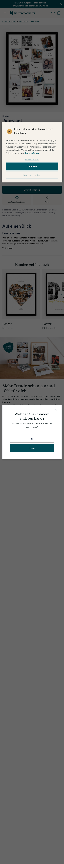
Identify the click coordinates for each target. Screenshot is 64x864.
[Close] (56, 410)
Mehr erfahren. (32, 153)
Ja (32, 438)
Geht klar (32, 166)
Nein (32, 447)
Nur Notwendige (32, 175)
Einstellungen (32, 159)
